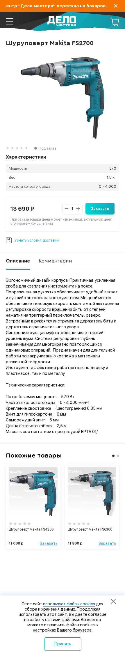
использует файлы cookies (69, 604)
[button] (113, 456)
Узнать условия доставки (37, 240)
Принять (63, 643)
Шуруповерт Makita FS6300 (90, 529)
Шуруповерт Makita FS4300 (31, 529)
